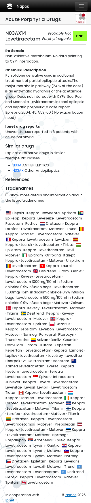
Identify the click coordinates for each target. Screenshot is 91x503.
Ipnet (10, 500)
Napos (17, 6)
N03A (16, 165)
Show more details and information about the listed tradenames (43, 198)
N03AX (18, 170)
